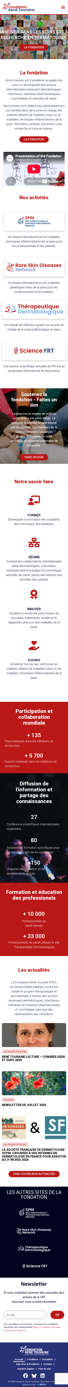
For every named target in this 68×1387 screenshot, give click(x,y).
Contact (47, 1364)
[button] (63, 7)
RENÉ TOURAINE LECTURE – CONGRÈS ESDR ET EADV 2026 (33, 1058)
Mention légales (25, 1369)
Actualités (47, 1359)
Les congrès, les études (15, 1051)
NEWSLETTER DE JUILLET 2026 (24, 1105)
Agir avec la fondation (27, 1364)
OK (57, 1315)
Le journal (8, 1099)
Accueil (19, 1359)
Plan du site (45, 1369)
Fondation (32, 1359)
